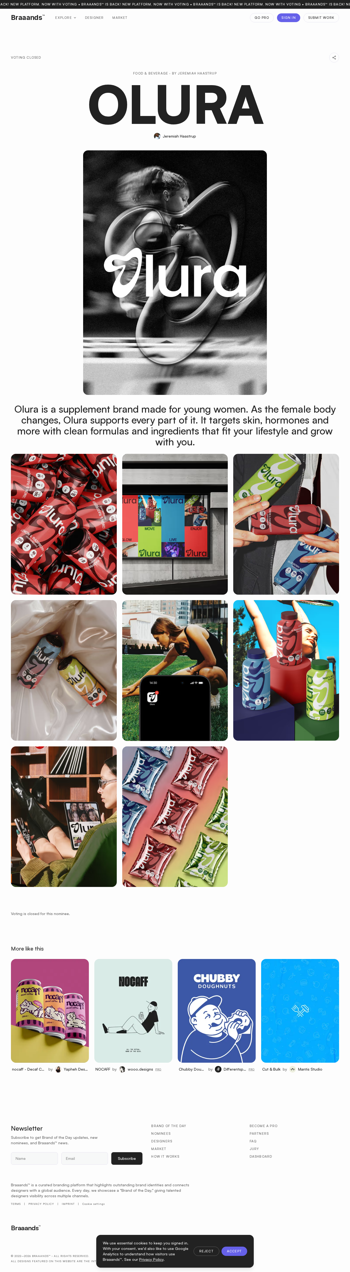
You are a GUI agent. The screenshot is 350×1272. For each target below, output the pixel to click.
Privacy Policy (41, 1203)
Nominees (161, 1133)
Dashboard (261, 1156)
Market (119, 18)
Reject (206, 1251)
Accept (234, 1251)
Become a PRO (264, 1126)
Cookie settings (93, 1203)
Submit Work (321, 18)
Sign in (288, 18)
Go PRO (262, 18)
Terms (16, 1203)
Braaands (27, 17)
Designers (161, 1141)
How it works (165, 1156)
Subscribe (127, 1158)
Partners (259, 1133)
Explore (63, 18)
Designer (94, 18)
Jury (254, 1149)
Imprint (68, 1203)
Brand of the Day (168, 1126)
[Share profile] (334, 57)
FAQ (253, 1141)
